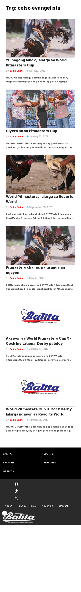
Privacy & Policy (27, 505)
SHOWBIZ (8, 462)
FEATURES (49, 462)
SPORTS (48, 453)
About (8, 505)
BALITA (7, 453)
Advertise (47, 505)
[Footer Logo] (18, 517)
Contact (63, 505)
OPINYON (8, 471)
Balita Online (17, 70)
